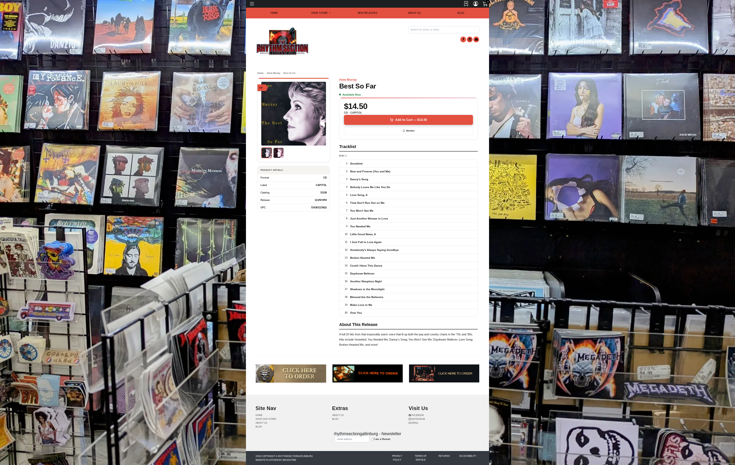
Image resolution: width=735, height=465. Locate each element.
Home (260, 73)
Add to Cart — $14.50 (411, 119)
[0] (485, 5)
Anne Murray (273, 73)
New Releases (367, 12)
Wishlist (410, 130)
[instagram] (469, 39)
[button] (320, 13)
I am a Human (382, 439)
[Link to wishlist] (466, 4)
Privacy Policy (397, 458)
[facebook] (463, 39)
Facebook (417, 415)
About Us (414, 12)
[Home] (282, 41)
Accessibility (467, 456)
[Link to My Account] (476, 4)
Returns (444, 456)
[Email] (476, 39)
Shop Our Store (266, 419)
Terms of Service (420, 458)
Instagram (418, 419)
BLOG (460, 12)
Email (414, 423)
